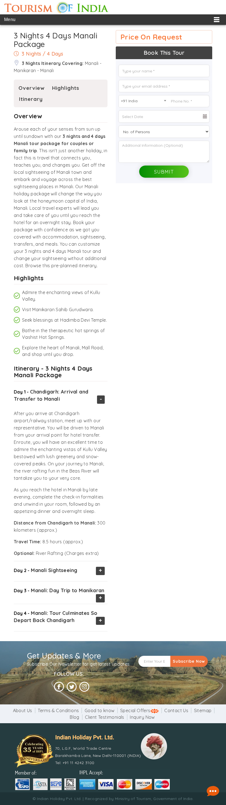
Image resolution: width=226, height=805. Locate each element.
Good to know (100, 710)
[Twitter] (72, 686)
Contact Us (176, 710)
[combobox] (143, 101)
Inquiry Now (142, 717)
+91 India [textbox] (129, 100)
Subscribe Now (189, 661)
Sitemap (203, 710)
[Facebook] (59, 686)
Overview (31, 88)
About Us (22, 710)
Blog (74, 717)
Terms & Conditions (58, 710)
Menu (10, 19)
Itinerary (31, 99)
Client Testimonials (104, 717)
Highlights (65, 88)
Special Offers (135, 710)
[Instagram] (84, 686)
